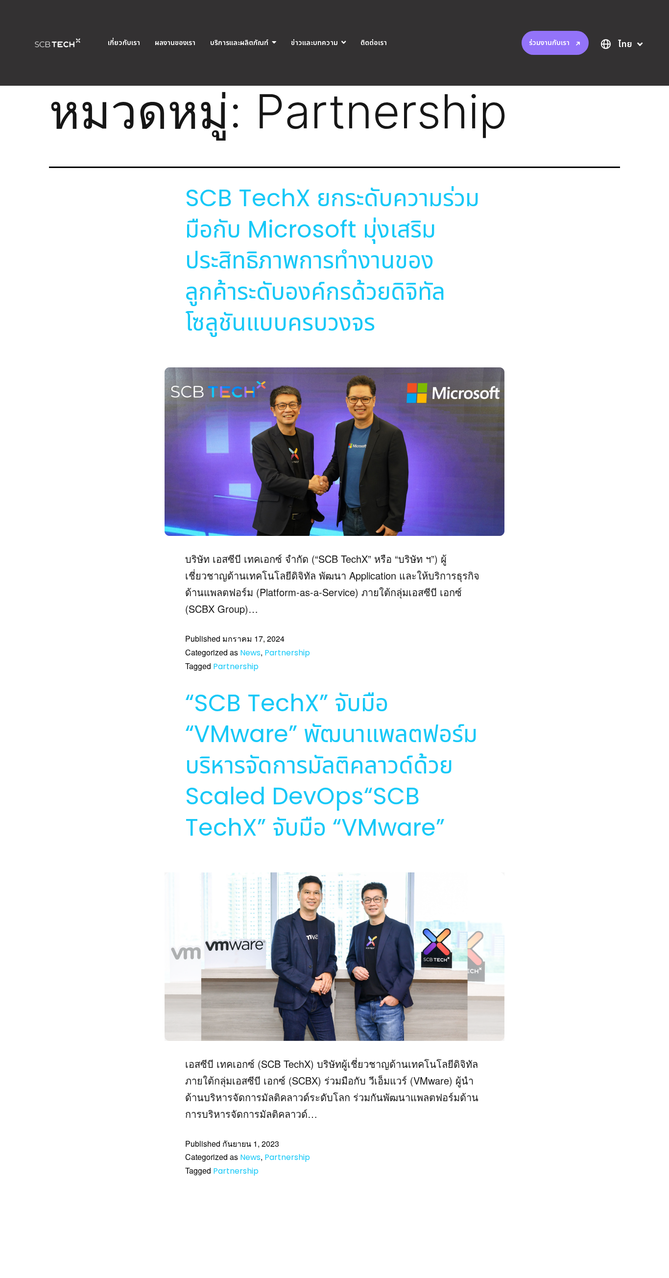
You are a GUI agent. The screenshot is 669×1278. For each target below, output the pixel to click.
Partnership (287, 652)
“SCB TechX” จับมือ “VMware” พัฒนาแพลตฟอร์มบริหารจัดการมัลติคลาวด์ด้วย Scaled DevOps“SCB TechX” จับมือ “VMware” (331, 765)
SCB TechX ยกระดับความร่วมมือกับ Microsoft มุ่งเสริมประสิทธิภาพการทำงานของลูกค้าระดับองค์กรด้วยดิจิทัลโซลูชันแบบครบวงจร (332, 260)
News (250, 652)
